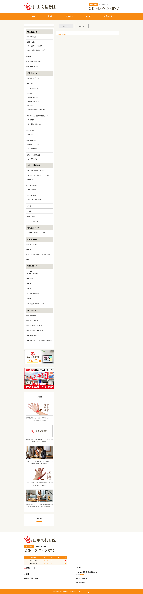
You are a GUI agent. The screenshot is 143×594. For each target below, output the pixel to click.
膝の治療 (30, 134)
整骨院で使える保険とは (33, 320)
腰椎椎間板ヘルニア (33, 101)
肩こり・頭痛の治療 (32, 83)
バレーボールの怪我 (32, 196)
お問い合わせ (108, 16)
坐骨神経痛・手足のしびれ (35, 124)
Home (33, 16)
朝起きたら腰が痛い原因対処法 (36, 109)
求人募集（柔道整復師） (33, 294)
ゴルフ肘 (29, 206)
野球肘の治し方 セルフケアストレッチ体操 (38, 175)
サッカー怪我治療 (31, 185)
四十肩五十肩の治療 (32, 88)
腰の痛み (29, 93)
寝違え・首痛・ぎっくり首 (33, 78)
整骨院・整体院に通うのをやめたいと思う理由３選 (39, 342)
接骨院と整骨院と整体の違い (35, 330)
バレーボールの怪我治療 (34, 200)
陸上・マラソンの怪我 (32, 221)
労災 (28, 259)
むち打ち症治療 (31, 42)
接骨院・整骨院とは (32, 315)
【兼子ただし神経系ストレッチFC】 (36, 233)
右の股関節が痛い (33, 159)
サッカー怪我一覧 (33, 189)
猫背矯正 (29, 249)
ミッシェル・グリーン (78, 591)
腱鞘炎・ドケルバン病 (33, 144)
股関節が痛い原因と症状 (33, 155)
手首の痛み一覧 (31, 140)
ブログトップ (66, 26)
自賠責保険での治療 (32, 66)
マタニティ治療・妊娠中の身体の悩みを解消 (38, 254)
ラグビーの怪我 (31, 216)
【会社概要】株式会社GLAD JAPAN (36, 304)
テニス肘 (29, 211)
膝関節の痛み (31, 130)
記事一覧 (81, 26)
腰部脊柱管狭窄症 (33, 97)
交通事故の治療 (31, 37)
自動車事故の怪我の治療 (33, 61)
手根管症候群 (32, 120)
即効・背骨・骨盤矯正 (32, 244)
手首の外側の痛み (33, 149)
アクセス (88, 16)
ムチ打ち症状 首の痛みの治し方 (36, 50)
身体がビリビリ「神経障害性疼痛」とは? (37, 116)
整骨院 (29, 283)
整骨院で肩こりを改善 (33, 335)
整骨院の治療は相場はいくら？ (35, 325)
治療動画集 (30, 278)
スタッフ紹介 (69, 16)
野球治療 (30, 179)
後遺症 (29, 56)
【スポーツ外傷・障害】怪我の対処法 (36, 170)
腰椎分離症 (31, 105)
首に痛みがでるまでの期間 (35, 46)
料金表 (50, 16)
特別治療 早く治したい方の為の (32, 272)
